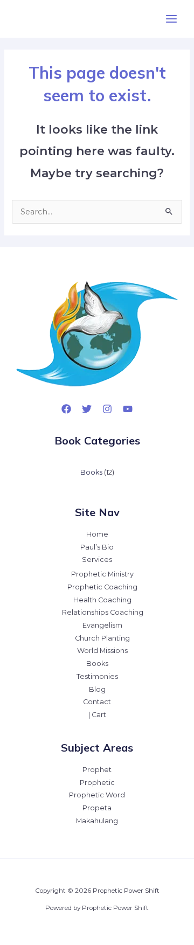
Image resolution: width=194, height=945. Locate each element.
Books (97, 663)
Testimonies (97, 676)
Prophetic (97, 783)
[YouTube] (128, 409)
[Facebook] (66, 409)
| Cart (97, 715)
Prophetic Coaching (102, 587)
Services (97, 559)
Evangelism (102, 625)
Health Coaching (102, 600)
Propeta (97, 808)
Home (97, 534)
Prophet (97, 770)
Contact (97, 702)
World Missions (102, 651)
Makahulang (97, 821)
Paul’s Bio (97, 547)
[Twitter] (87, 409)
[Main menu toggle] (171, 19)
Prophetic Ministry (102, 574)
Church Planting (102, 638)
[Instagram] (107, 409)
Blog (97, 689)
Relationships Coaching (102, 612)
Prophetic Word (97, 795)
